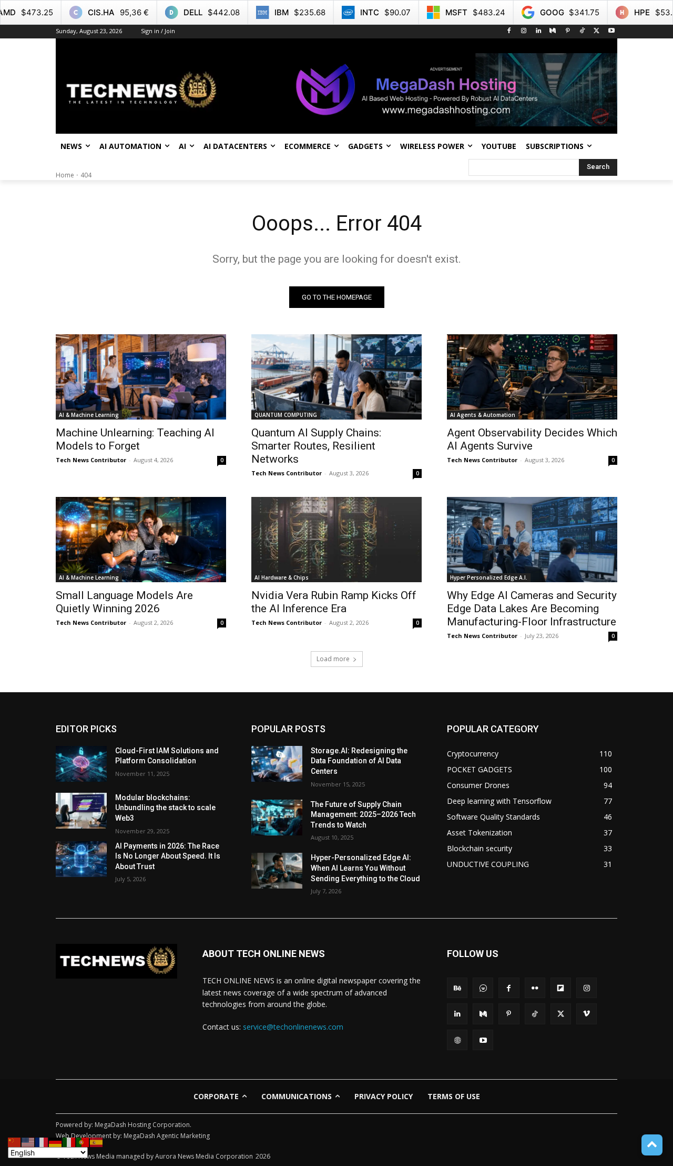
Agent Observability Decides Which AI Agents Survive (532, 439)
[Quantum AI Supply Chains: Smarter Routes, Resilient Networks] (336, 377)
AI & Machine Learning (89, 414)
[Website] (457, 1040)
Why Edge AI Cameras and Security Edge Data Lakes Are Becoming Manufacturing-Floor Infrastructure (532, 608)
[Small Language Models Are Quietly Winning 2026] (141, 539)
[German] (56, 1141)
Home (65, 175)
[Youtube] (611, 31)
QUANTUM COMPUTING (285, 414)
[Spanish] (97, 1141)
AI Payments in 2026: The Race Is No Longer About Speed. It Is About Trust (167, 856)
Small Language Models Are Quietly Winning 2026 (124, 602)
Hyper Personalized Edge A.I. (488, 577)
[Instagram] (523, 31)
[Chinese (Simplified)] (15, 1141)
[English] (28, 1141)
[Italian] (69, 1141)
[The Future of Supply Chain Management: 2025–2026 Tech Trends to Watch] (276, 817)
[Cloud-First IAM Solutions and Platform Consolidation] (81, 764)
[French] (42, 1141)
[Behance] (457, 988)
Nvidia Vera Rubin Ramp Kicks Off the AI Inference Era (333, 602)
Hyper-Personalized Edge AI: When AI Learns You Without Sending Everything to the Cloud (365, 867)
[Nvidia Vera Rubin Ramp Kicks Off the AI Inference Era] (336, 539)
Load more (333, 658)
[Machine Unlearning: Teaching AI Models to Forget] (141, 377)
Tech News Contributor (91, 460)
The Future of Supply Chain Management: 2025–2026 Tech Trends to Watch (363, 814)
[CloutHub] (483, 988)
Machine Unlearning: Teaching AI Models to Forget (135, 439)
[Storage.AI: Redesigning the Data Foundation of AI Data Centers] (276, 764)
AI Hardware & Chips (281, 577)
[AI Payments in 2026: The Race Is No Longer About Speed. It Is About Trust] (81, 859)
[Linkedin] (538, 31)
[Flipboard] (560, 988)
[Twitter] (596, 31)
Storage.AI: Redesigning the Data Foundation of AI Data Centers (359, 760)
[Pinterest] (568, 31)
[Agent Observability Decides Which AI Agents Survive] (532, 377)
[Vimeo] (586, 1013)
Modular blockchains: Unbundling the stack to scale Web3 (165, 807)
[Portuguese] (83, 1141)
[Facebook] (509, 31)
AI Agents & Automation (482, 414)
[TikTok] (582, 31)
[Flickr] (535, 988)
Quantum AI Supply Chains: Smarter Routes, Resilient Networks (316, 445)
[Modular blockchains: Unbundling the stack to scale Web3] (81, 811)
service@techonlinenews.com (293, 1027)
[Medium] (553, 31)
